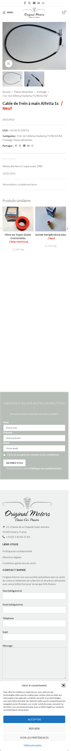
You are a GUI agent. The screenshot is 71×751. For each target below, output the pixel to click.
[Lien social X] (29, 2)
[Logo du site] (34, 12)
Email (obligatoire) (12, 604)
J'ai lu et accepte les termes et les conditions (33, 454)
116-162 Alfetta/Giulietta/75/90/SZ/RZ (25, 95)
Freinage (42, 91)
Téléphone (8, 618)
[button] (63, 685)
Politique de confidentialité (46, 468)
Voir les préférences (34, 737)
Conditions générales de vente (19, 563)
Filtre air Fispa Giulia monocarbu (18, 238)
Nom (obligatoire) (12, 590)
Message (7, 645)
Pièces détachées (23, 91)
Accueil (6, 91)
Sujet (5, 631)
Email (6, 442)
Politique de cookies (33, 745)
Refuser (34, 728)
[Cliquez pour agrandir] (8, 63)
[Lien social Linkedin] (39, 2)
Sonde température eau (50, 236)
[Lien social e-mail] (34, 2)
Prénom (7, 432)
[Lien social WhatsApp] (43, 2)
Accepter (34, 719)
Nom (6, 422)
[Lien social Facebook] (25, 2)
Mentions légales (11, 557)
